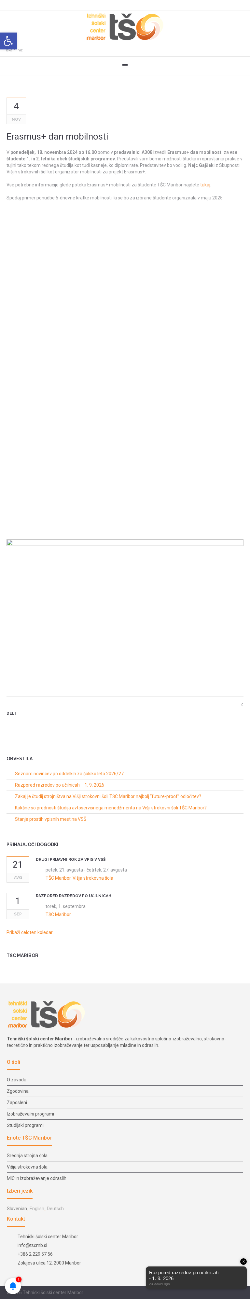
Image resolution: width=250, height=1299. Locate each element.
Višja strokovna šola (27, 1167)
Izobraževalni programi (30, 1113)
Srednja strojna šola (27, 1155)
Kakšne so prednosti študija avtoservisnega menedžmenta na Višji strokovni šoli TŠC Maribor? (111, 807)
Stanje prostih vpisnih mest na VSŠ (50, 819)
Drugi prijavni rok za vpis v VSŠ (70, 859)
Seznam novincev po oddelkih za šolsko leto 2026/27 (69, 773)
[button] (8, 41)
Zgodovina (18, 1091)
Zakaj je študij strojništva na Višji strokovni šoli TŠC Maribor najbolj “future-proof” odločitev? (108, 796)
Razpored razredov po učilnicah (73, 896)
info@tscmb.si (32, 1245)
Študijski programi (25, 1125)
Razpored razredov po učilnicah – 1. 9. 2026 (59, 785)
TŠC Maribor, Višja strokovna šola (79, 878)
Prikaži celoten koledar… (31, 932)
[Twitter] (21, 725)
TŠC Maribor (58, 914)
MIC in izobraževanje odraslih (36, 1178)
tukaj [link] (205, 184)
